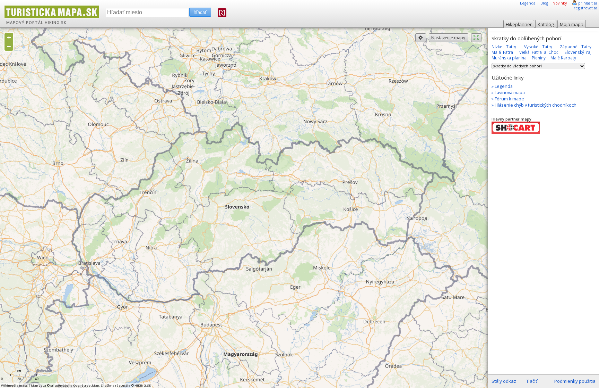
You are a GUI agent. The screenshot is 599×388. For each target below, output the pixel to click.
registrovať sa (585, 8)
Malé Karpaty (563, 57)
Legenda (528, 3)
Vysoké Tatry (538, 46)
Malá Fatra (502, 52)
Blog (544, 3)
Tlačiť (531, 381)
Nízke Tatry (504, 46)
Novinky (560, 3)
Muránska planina (509, 57)
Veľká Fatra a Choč (538, 52)
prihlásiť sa (587, 3)
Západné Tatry (575, 46)
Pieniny (539, 57)
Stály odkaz (504, 381)
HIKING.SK (56, 22)
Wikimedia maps (14, 385)
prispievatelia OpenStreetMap (74, 385)
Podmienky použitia (575, 381)
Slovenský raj (577, 52)
